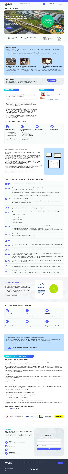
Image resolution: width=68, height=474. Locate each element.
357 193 (50, 3)
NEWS (16, 8)
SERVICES (7, 8)
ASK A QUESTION (51, 80)
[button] (39, 446)
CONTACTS (21, 8)
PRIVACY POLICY (40, 462)
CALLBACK (60, 4)
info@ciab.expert (10, 469)
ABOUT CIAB (12, 8)
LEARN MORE (9, 27)
